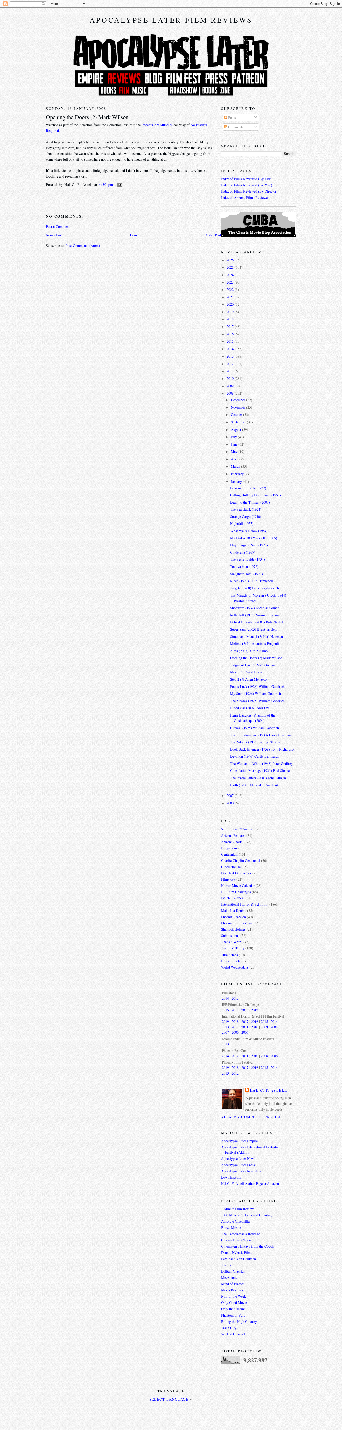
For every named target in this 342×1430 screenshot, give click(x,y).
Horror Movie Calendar (238, 885)
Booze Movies (231, 1227)
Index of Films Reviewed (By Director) (249, 191)
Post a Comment (58, 226)
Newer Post (54, 235)
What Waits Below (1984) (249, 530)
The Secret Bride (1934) (247, 559)
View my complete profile (251, 1116)
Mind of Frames (232, 1283)
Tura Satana (229, 954)
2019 (231, 311)
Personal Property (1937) (248, 488)
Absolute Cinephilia (235, 1221)
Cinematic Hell (232, 866)
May (234, 451)
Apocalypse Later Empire (239, 1140)
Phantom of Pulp (233, 1315)
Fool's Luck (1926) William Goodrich (257, 686)
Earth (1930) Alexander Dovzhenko (255, 785)
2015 (231, 341)
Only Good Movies (234, 1302)
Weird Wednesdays (235, 967)
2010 (231, 378)
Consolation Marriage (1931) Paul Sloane (260, 770)
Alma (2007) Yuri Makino (249, 650)
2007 (231, 795)
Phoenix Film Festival (237, 923)
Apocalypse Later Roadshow (241, 1171)
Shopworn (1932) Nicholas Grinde (254, 607)
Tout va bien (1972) (244, 566)
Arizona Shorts (232, 841)
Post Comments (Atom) (83, 245)
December (238, 399)
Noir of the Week (233, 1296)
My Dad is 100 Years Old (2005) (253, 538)
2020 (231, 304)
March (236, 466)
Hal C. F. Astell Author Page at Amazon (250, 1183)
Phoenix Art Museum (157, 124)
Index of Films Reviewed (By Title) (247, 178)
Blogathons (229, 848)
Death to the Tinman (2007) (250, 502)
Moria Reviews (232, 1290)
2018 (231, 319)
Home (134, 235)
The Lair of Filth (233, 1265)
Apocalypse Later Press (238, 1164)
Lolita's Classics (233, 1271)
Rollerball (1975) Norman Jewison (255, 615)
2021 (231, 297)
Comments (235, 127)
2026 (231, 260)
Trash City (228, 1327)
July (234, 436)
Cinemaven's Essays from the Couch (247, 1246)
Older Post (213, 235)
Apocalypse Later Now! (238, 1158)
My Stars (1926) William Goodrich (255, 693)
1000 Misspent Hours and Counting (246, 1215)
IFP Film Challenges (236, 891)
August (236, 429)
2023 (231, 282)
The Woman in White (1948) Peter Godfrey (261, 763)
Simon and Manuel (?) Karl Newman (256, 636)
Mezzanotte (229, 1277)
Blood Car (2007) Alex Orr (249, 707)
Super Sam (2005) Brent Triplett (253, 629)
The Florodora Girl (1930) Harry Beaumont (261, 735)
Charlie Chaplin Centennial (240, 860)
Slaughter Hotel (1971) (246, 573)
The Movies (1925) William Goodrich (257, 700)
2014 (231, 348)
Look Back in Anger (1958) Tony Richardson (262, 749)
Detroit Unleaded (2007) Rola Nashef (256, 622)
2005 (244, 1032)
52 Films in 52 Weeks (237, 829)
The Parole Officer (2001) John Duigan (258, 777)
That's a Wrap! (231, 941)
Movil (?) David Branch (247, 672)
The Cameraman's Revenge (240, 1233)
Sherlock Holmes (233, 929)
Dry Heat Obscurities (236, 873)
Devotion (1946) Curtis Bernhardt (254, 756)
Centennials (229, 854)
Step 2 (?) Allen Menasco (248, 679)
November (238, 407)
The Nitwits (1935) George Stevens (255, 742)
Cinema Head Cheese (236, 1240)
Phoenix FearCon (233, 916)
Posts (231, 117)
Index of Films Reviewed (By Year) (246, 185)
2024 (231, 274)
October (237, 414)
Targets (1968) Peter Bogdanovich (254, 588)
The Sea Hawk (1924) (245, 509)
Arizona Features (233, 835)
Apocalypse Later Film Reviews (171, 20)
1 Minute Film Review (237, 1208)
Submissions (230, 935)
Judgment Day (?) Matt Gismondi (254, 665)
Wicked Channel (233, 1334)
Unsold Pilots (231, 961)
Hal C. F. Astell (268, 1090)
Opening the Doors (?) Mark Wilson (87, 117)
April (235, 459)
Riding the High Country (239, 1321)
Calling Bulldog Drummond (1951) (255, 495)
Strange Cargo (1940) (245, 516)
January (237, 481)
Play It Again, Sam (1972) (249, 545)
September (239, 422)
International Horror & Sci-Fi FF (244, 904)
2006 (235, 1032)
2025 (231, 267)
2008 (231, 393)
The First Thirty (232, 948)
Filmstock (228, 879)
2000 (231, 803)
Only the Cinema (233, 1308)
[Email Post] (118, 184)
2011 (231, 371)
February (238, 473)
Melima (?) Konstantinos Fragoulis (255, 643)
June (234, 444)
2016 (231, 334)
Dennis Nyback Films (236, 1252)
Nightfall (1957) (241, 523)
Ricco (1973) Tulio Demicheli (251, 580)
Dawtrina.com (231, 1177)
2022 (231, 289)
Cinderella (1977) (242, 552)
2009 (231, 386)
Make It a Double (233, 910)
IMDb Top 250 (232, 898)
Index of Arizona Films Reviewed (245, 197)
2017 (231, 326)
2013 (231, 356)
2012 (231, 363)
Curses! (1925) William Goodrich (254, 727)
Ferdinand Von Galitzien (238, 1258)
